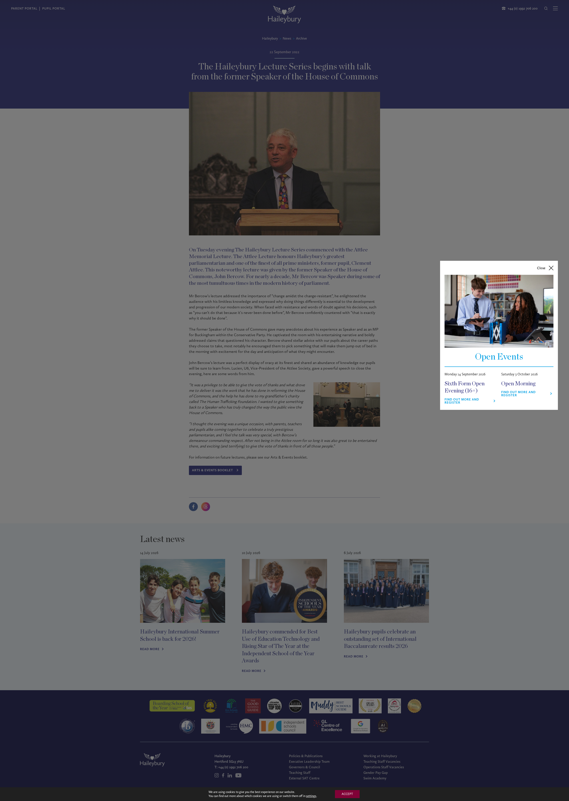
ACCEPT (347, 794)
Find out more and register (462, 401)
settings (311, 796)
